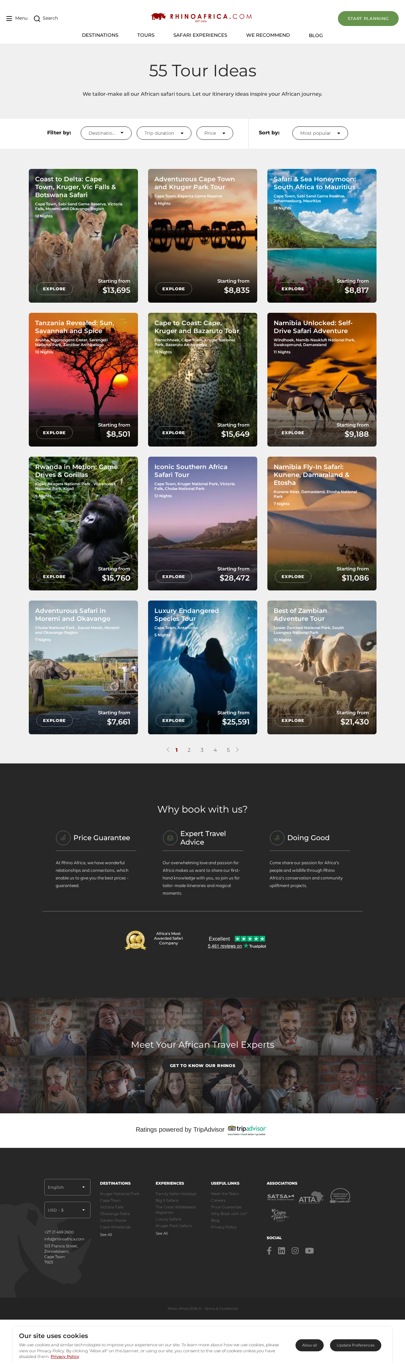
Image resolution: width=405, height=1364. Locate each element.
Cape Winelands (115, 1227)
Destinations (103, 133)
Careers (218, 1200)
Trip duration (160, 133)
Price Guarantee (226, 1207)
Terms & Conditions (221, 1308)
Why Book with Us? (229, 1213)
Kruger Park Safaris (174, 1225)
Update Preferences (356, 1345)
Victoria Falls (112, 1207)
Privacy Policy (224, 1227)
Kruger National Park (120, 1193)
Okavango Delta (115, 1213)
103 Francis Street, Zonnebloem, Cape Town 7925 (61, 1254)
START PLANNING (368, 18)
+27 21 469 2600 (59, 1232)
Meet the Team (225, 1193)
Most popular (316, 133)
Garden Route (113, 1220)
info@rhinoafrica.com (64, 1239)
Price (210, 133)
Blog (316, 35)
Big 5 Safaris (167, 1200)
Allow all (309, 1345)
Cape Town (110, 1200)
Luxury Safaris (169, 1219)
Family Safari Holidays (176, 1193)
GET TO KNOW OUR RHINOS (202, 1065)
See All (106, 1234)
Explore (54, 288)
